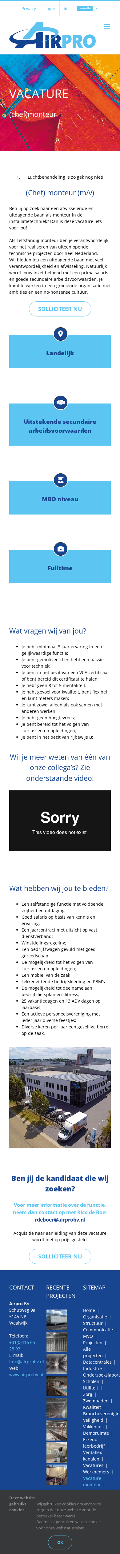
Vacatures (93, 1465)
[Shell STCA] (56, 1408)
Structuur (93, 1323)
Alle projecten (93, 1352)
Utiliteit (90, 1388)
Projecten (92, 1342)
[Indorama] (56, 1475)
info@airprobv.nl (26, 1362)
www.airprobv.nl (26, 1374)
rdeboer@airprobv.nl (60, 1219)
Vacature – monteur (94, 1481)
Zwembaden (96, 1401)
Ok (60, 1542)
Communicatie (98, 1330)
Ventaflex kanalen (92, 1455)
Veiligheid (93, 1420)
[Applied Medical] (56, 1430)
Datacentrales (97, 1362)
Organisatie (95, 1317)
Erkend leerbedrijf (94, 1443)
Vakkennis (93, 1426)
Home (89, 1310)
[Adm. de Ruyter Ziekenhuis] (56, 1452)
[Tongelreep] (56, 1386)
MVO (88, 1336)
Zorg (87, 1394)
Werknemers (96, 1472)
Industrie (92, 1368)
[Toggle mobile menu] (107, 26)
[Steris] (56, 1364)
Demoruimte (96, 1433)
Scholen (91, 1381)
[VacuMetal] (56, 1320)
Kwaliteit (92, 1407)
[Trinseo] (56, 1342)
